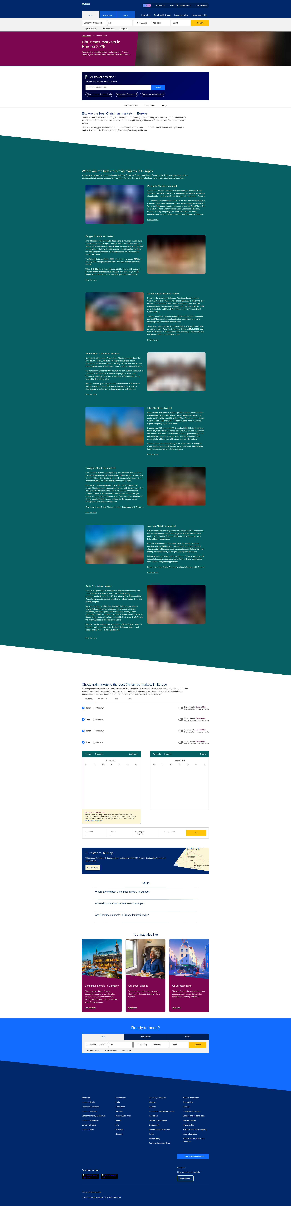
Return (88, 708)
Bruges (100, 178)
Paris (166, 175)
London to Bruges (89, 1125)
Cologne (119, 178)
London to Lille (88, 1129)
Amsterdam (176, 175)
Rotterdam (119, 1129)
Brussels (155, 175)
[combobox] (94, 23)
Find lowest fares (108, 29)
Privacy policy (188, 1125)
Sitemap (186, 1107)
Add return (157, 23)
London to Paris (121, 624)
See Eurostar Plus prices (93, 820)
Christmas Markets (130, 105)
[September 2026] (138, 760)
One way (100, 708)
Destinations (86, 36)
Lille (161, 175)
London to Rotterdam (90, 1120)
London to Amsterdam (90, 1107)
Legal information (190, 1134)
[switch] (180, 708)
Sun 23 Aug (142, 23)
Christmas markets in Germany (119, 507)
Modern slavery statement (159, 1129)
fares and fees (96, 1192)
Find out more (90, 1008)
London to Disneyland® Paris (94, 1116)
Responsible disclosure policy (195, 1129)
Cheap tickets (149, 105)
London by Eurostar (197, 196)
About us (152, 1102)
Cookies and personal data (193, 1116)
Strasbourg (108, 178)
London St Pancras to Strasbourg (170, 326)
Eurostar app (154, 1125)
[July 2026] (84, 760)
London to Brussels (111, 272)
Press (159, 1134)
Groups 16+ (124, 29)
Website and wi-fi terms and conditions (194, 1140)
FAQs (164, 105)
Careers (152, 1107)
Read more (132, 1008)
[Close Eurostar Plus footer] (138, 812)
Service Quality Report (158, 1120)
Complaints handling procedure (162, 1111)
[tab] (91, 14)
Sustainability (154, 1139)
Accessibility (188, 1102)
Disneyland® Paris (123, 1116)
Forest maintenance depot (159, 1143)
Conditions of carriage (192, 1111)
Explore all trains (91, 29)
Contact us (153, 1116)
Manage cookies (189, 1120)
